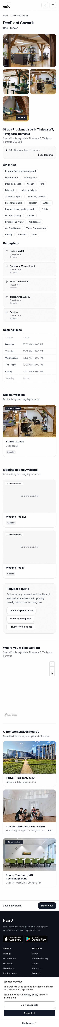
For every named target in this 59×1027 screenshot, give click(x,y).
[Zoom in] (52, 664)
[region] (29, 688)
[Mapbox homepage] (10, 715)
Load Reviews (45, 155)
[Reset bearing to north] (52, 673)
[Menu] (52, 5)
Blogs (35, 953)
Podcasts (37, 968)
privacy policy (31, 994)
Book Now (47, 905)
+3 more (21, 117)
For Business (9, 958)
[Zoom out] (52, 668)
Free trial (36, 973)
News (35, 963)
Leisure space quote (21, 610)
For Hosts (8, 963)
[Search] (44, 5)
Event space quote (20, 618)
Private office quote (21, 626)
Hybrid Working (40, 958)
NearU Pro (8, 968)
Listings (7, 953)
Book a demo (10, 973)
